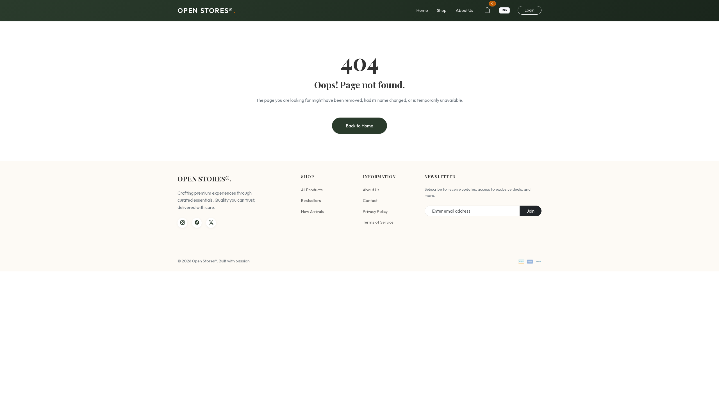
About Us (464, 10)
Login (529, 10)
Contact (370, 200)
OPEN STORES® (207, 10)
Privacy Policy (375, 211)
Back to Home (359, 126)
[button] (505, 10)
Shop (442, 10)
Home (422, 10)
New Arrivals (312, 211)
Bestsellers (311, 200)
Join (530, 211)
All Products (312, 189)
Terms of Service (378, 222)
